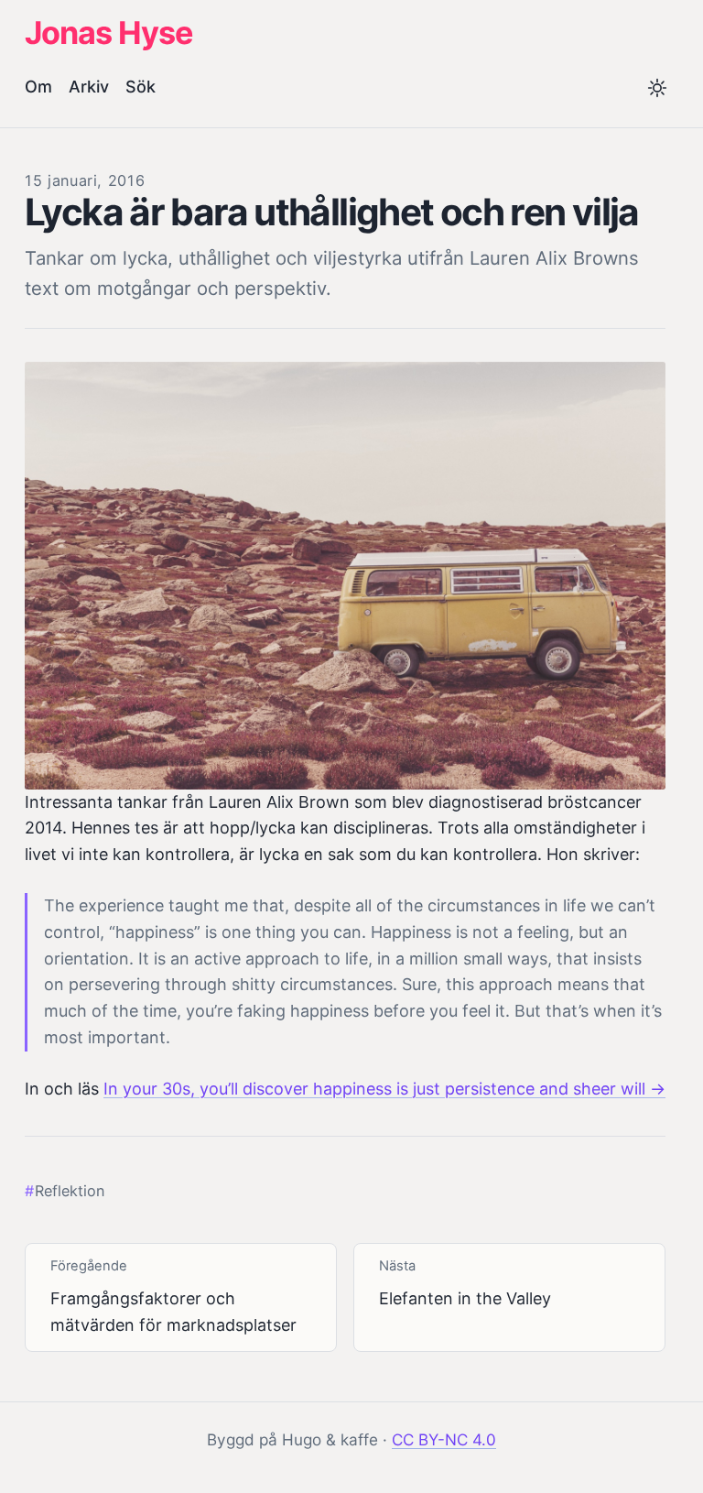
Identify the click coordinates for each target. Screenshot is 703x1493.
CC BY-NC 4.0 (444, 1439)
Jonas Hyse (108, 32)
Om (38, 86)
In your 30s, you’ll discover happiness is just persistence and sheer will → (384, 1088)
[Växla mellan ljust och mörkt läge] (657, 90)
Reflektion (69, 1191)
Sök (140, 86)
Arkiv (89, 86)
